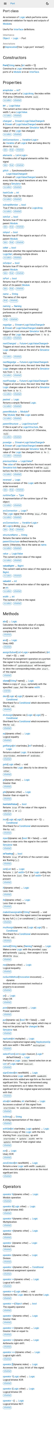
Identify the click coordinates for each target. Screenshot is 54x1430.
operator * (8, 1218)
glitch (5, 170)
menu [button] (5, 3)
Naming (17, 306)
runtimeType (9, 495)
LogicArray (28, 93)
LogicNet (7, 254)
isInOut (6, 216)
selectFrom (8, 1054)
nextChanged (9, 343)
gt (4, 779)
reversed (7, 479)
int (23, 65)
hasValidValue (10, 804)
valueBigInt (8, 565)
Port (5, 65)
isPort (6, 278)
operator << (8, 1279)
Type (21, 495)
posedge (7, 442)
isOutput (7, 263)
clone (6, 680)
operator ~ (8, 1400)
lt (3, 887)
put (4, 1020)
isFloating (8, 853)
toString (7, 1116)
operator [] (8, 1364)
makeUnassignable (12, 912)
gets (5, 764)
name (5, 294)
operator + (8, 1230)
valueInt (7, 581)
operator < (8, 1267)
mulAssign (8, 927)
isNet (5, 247)
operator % (8, 1194)
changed (7, 121)
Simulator (34, 127)
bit (4, 105)
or (4, 995)
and (5, 640)
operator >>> (9, 1352)
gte (4, 792)
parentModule (10, 411)
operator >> (8, 1340)
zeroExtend (8, 1163)
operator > (8, 1315)
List (17, 155)
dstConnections (11, 139)
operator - (7, 1243)
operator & (8, 1206)
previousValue (10, 461)
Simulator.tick (10, 467)
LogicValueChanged (34, 121)
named (6, 946)
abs (4, 621)
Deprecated (11, 47)
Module (7, 23)
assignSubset (9, 652)
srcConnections (11, 522)
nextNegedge (9, 362)
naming (7, 306)
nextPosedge (9, 381)
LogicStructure (29, 423)
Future (23, 343)
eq (4, 733)
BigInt (21, 565)
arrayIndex (8, 90)
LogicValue (14, 105)
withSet (6, 1128)
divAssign (8, 715)
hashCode (8, 192)
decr (5, 696)
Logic (22, 17)
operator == (8, 1303)
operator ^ (8, 1376)
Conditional (12, 699)
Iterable (26, 139)
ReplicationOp (43, 1042)
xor (4, 1150)
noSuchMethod (10, 977)
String (11, 65)
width (5, 596)
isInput (6, 232)
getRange (7, 745)
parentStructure (10, 423)
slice (5, 1101)
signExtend (8, 1072)
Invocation (24, 977)
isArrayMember (10, 204)
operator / (8, 1255)
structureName (10, 535)
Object (6, 38)
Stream (18, 121)
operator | (7, 1388)
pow (5, 1007)
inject (5, 838)
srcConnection (10, 510)
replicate (7, 1038)
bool (23, 204)
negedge (7, 324)
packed (6, 399)
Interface (18, 29)
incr (5, 819)
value (10, 464)
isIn (4, 869)
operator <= (8, 1291)
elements (7, 155)
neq (5, 964)
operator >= (8, 1328)
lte (4, 900)
